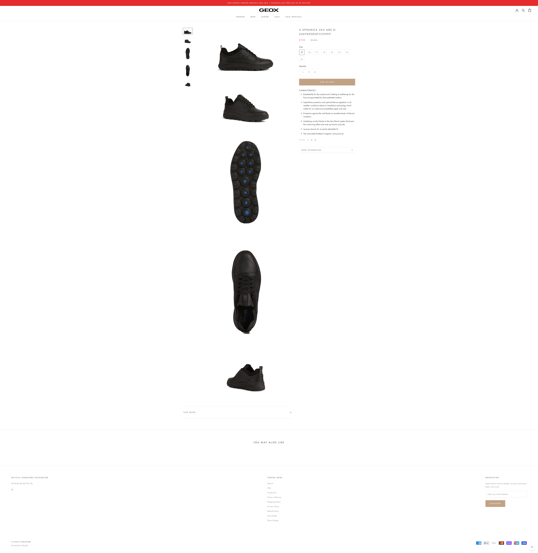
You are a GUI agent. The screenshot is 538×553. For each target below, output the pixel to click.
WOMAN (240, 17)
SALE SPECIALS (294, 17)
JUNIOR (265, 17)
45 (347, 52)
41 (317, 52)
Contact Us (271, 492)
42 (324, 52)
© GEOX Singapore (21, 542)
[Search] (523, 10)
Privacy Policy (273, 506)
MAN (253, 17)
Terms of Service (274, 497)
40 (309, 52)
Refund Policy (273, 511)
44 (339, 52)
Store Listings (272, 520)
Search (270, 483)
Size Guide (190, 412)
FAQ (269, 488)
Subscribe (495, 503)
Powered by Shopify (19, 545)
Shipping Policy (273, 501)
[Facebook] (308, 140)
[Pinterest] (315, 140)
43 (332, 52)
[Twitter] (311, 140)
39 (302, 52)
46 (302, 59)
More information (311, 150)
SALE (277, 17)
